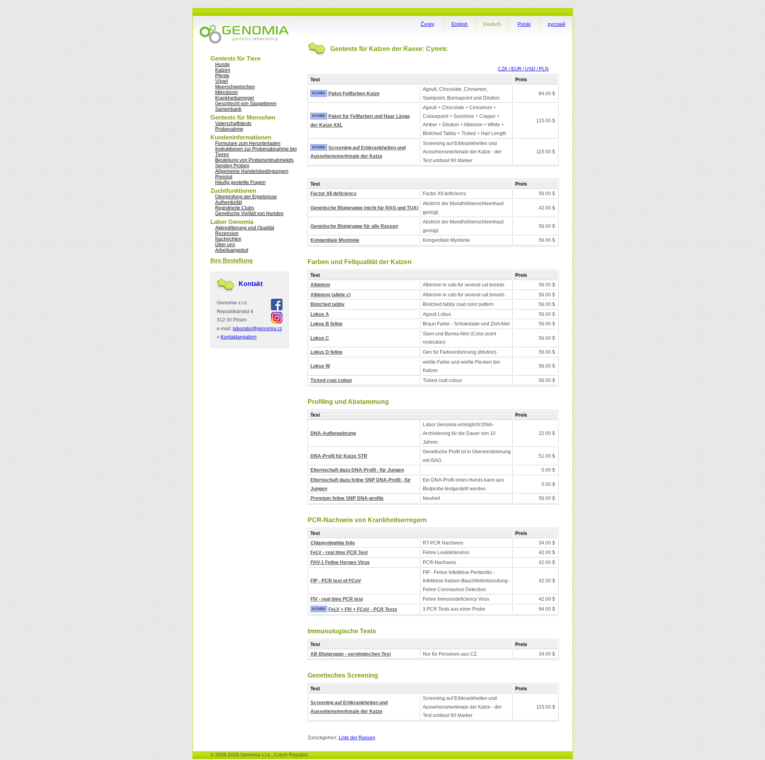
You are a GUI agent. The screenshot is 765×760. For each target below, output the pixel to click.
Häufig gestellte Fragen (240, 182)
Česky (427, 24)
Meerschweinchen (235, 87)
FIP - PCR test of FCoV (335, 581)
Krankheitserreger (234, 98)
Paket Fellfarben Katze (354, 93)
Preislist (223, 177)
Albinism (320, 285)
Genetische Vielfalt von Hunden (249, 213)
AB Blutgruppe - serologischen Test (350, 654)
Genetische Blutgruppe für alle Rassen (354, 226)
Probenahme (229, 129)
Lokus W (320, 366)
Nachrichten (228, 239)
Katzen (222, 70)
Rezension (227, 233)
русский (556, 24)
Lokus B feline (326, 324)
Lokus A (319, 314)
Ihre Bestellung (231, 260)
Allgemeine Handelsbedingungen (251, 171)
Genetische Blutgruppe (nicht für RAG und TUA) (364, 208)
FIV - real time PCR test (336, 599)
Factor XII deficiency (333, 193)
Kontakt (251, 283)
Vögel (221, 81)
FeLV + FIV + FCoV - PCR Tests (362, 609)
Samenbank (228, 109)
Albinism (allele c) (330, 295)
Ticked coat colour (331, 380)
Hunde (222, 64)
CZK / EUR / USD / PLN (523, 69)
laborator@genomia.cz (257, 328)
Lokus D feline (326, 352)
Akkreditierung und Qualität (244, 228)
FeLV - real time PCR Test (339, 552)
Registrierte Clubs (234, 208)
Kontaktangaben (239, 337)
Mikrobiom (226, 92)
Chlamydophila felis (332, 543)
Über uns (225, 244)
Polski (524, 24)
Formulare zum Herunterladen (247, 143)
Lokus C (319, 338)
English (459, 24)
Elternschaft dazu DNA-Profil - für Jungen (357, 470)
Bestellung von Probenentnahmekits (254, 160)
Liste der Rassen (357, 737)
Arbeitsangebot (231, 250)
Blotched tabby (327, 304)
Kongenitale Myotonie (334, 240)
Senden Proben (232, 165)
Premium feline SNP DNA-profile (347, 498)
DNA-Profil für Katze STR (338, 456)
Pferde (222, 75)
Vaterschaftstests (233, 123)
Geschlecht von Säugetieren (246, 103)
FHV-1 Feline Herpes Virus (340, 562)
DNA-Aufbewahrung (333, 433)
